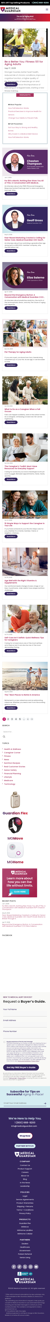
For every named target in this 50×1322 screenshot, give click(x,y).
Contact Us (25, 1165)
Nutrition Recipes (12, 763)
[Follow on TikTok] (19, 1266)
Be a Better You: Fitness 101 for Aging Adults (24, 63)
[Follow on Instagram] (30, 1266)
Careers (25, 1172)
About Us (25, 1176)
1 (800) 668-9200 (25, 1122)
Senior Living (25, 1258)
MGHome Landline (25, 1230)
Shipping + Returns (25, 1207)
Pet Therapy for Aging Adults (18, 352)
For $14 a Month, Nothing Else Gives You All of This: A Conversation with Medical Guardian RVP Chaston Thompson (24, 182)
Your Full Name (10, 1009)
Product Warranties (25, 1203)
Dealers (25, 1244)
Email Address (9, 1020)
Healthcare (25, 1247)
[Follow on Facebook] (14, 1266)
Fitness (7, 756)
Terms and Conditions (24, 1061)
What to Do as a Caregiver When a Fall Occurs (22, 410)
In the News (25, 1183)
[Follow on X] (25, 1266)
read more (11, 84)
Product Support (25, 1169)
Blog (25, 1179)
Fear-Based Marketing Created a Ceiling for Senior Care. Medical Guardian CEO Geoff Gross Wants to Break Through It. (25, 240)
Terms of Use (12, 1078)
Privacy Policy (35, 1061)
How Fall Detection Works (18, 108)
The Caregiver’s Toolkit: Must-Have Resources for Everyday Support (21, 467)
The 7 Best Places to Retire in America (22, 695)
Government (24, 1251)
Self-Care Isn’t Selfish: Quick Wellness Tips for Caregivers (24, 638)
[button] (21, 1067)
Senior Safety (10, 770)
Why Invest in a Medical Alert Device (23, 134)
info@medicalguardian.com (24, 1126)
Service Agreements (25, 1200)
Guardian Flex (25, 1223)
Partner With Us (25, 1146)
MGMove (25, 1227)
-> (32, 719)
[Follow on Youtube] (36, 1266)
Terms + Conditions (25, 1210)
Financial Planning (12, 773)
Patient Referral (25, 1254)
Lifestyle (8, 777)
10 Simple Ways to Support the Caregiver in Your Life (25, 524)
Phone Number (10, 1031)
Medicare (8, 780)
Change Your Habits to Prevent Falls (23, 118)
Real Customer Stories (14, 766)
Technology (9, 784)
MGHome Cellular (25, 1234)
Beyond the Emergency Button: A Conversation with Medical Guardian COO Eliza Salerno (24, 297)
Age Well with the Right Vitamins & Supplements (21, 581)
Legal (25, 1196)
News (6, 759)
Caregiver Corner (12, 752)
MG (15, 838)
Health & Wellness (12, 749)
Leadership (25, 1186)
